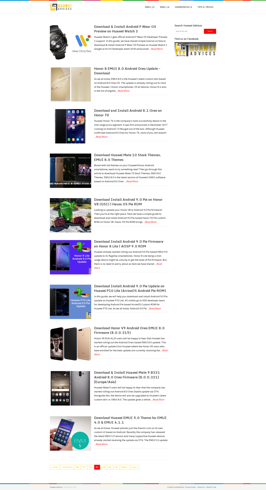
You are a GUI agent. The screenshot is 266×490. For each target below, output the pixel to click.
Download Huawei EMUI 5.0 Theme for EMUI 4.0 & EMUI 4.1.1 (130, 420)
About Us (201, 487)
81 (84, 467)
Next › (125, 467)
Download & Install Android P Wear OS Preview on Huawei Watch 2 (125, 29)
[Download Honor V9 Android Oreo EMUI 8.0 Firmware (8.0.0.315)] (70, 344)
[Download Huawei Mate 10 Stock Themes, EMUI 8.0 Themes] (70, 171)
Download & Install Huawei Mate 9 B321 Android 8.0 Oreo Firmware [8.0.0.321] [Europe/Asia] (127, 377)
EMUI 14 (164, 7)
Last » (135, 467)
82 (90, 467)
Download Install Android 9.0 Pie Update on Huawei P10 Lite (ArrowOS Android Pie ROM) (130, 288)
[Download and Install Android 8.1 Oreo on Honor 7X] (70, 126)
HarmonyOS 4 (183, 7)
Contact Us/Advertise (175, 487)
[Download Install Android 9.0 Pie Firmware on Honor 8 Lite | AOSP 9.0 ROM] (70, 257)
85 (110, 467)
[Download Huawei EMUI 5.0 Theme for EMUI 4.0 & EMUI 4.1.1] (70, 433)
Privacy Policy (190, 487)
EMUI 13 (149, 7)
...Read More (156, 48)
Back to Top (211, 487)
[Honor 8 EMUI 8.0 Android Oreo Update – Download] (70, 84)
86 (116, 467)
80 (77, 467)
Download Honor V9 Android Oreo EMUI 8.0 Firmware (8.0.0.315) (129, 330)
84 (103, 467)
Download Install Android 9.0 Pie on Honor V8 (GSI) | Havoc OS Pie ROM (128, 202)
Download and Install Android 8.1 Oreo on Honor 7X (128, 113)
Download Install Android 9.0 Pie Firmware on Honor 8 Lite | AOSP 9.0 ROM (128, 244)
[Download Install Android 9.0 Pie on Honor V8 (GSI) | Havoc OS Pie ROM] (70, 215)
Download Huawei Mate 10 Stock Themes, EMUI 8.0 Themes (127, 157)
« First (54, 467)
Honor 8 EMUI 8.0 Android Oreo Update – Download (127, 71)
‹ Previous (67, 467)
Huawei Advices (56, 487)
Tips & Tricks (205, 7)
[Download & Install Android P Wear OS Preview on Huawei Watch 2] (70, 42)
